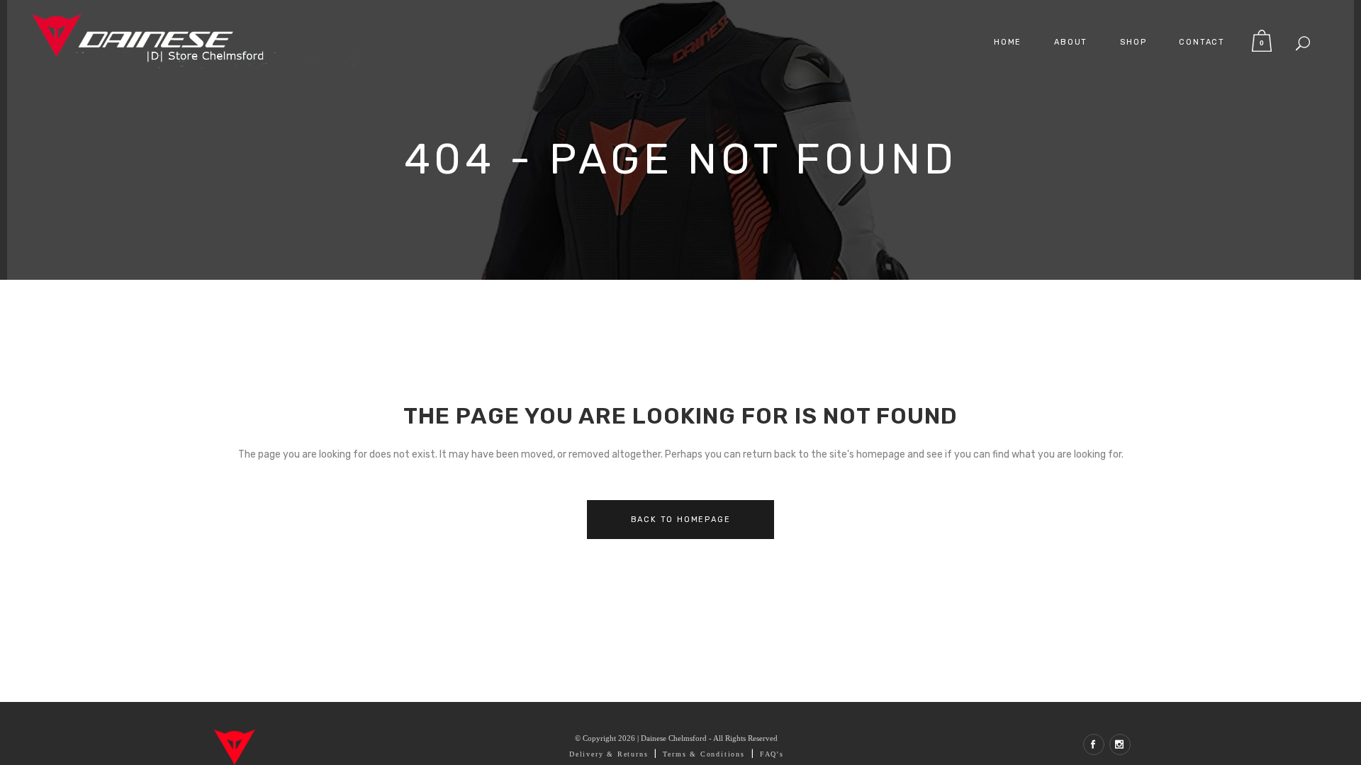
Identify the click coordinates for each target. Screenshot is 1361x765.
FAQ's (772, 754)
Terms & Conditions (703, 754)
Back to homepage (681, 519)
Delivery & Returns (608, 754)
